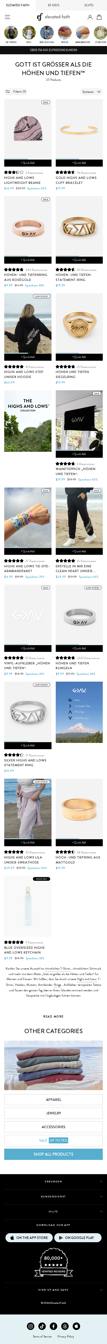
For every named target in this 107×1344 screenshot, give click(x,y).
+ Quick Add (28, 163)
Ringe (57, 985)
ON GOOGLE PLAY (79, 1237)
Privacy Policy (65, 1336)
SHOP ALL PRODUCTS (53, 1154)
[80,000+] (53, 1276)
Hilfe (53, 1211)
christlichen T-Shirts (57, 968)
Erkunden (53, 1181)
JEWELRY (53, 1113)
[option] (53, 50)
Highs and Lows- (87, 979)
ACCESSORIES (53, 1126)
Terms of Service (42, 1336)
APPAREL (53, 1099)
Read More (53, 1016)
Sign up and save (53, 1290)
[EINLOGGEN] (90, 17)
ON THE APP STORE (32, 1237)
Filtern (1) (19, 91)
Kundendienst (53, 1196)
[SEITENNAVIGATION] (7, 17)
